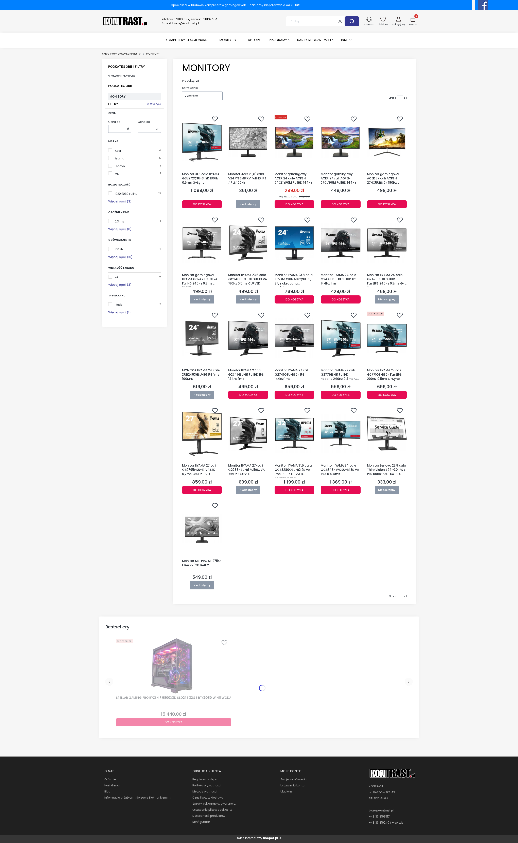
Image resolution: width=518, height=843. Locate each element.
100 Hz (119, 249)
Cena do (144, 122)
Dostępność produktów (208, 816)
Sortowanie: (190, 88)
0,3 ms (119, 221)
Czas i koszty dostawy (207, 798)
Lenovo (120, 166)
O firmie (110, 779)
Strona (392, 97)
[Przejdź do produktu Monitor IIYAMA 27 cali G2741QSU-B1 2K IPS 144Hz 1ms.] (294, 338)
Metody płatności (204, 791)
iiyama (119, 158)
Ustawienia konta (292, 785)
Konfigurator (201, 822)
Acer (118, 151)
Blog (107, 791)
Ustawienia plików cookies (210, 810)
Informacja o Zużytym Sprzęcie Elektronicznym (137, 798)
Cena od (114, 122)
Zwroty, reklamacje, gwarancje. (214, 804)
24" (117, 277)
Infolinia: (189, 19)
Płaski (118, 305)
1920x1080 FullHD (126, 194)
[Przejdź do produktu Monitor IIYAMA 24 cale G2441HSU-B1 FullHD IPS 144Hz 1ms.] (340, 243)
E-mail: (180, 23)
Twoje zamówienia (293, 779)
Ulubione (286, 791)
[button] (352, 21)
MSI (117, 174)
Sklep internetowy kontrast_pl (121, 54)
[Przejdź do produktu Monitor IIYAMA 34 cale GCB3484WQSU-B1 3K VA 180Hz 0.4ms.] (340, 433)
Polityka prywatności (206, 785)
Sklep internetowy (257, 838)
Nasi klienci (112, 785)
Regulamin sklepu (204, 779)
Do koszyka (202, 204)
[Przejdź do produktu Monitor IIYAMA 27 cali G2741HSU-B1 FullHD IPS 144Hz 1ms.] (248, 338)
